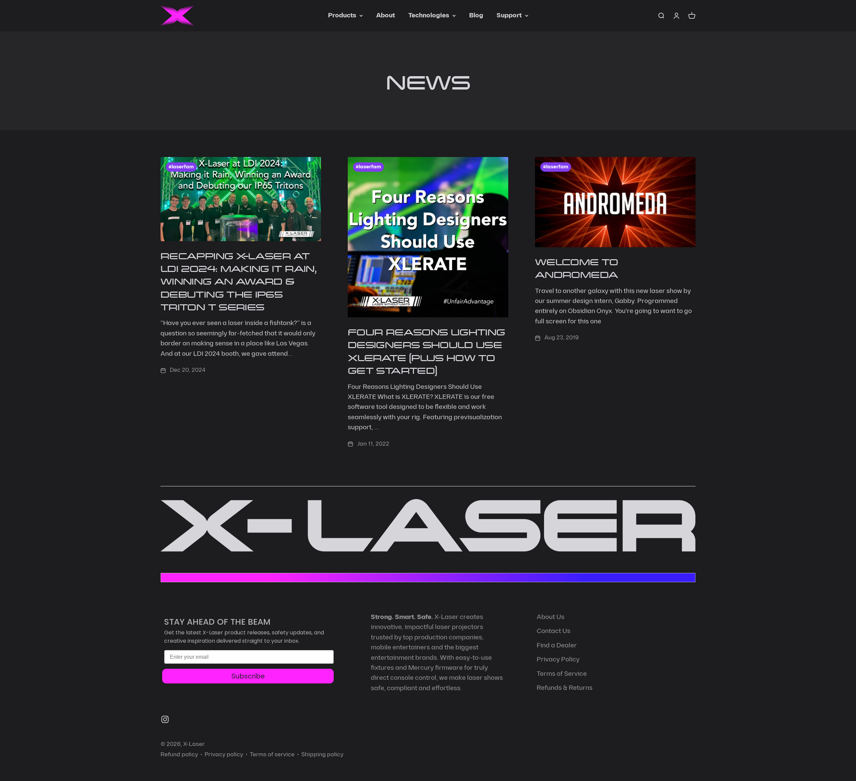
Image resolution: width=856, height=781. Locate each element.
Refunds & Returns (565, 688)
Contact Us (553, 631)
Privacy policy (224, 754)
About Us (550, 617)
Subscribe (248, 676)
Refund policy (179, 754)
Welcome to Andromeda (576, 267)
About (385, 15)
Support (509, 15)
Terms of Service (562, 674)
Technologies (428, 15)
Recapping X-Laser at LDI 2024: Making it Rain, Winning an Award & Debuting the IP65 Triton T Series (238, 281)
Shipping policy (322, 754)
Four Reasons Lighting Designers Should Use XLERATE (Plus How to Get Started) (426, 350)
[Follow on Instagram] (165, 719)
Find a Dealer (557, 645)
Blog (476, 15)
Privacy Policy (558, 659)
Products (342, 15)
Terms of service (272, 754)
